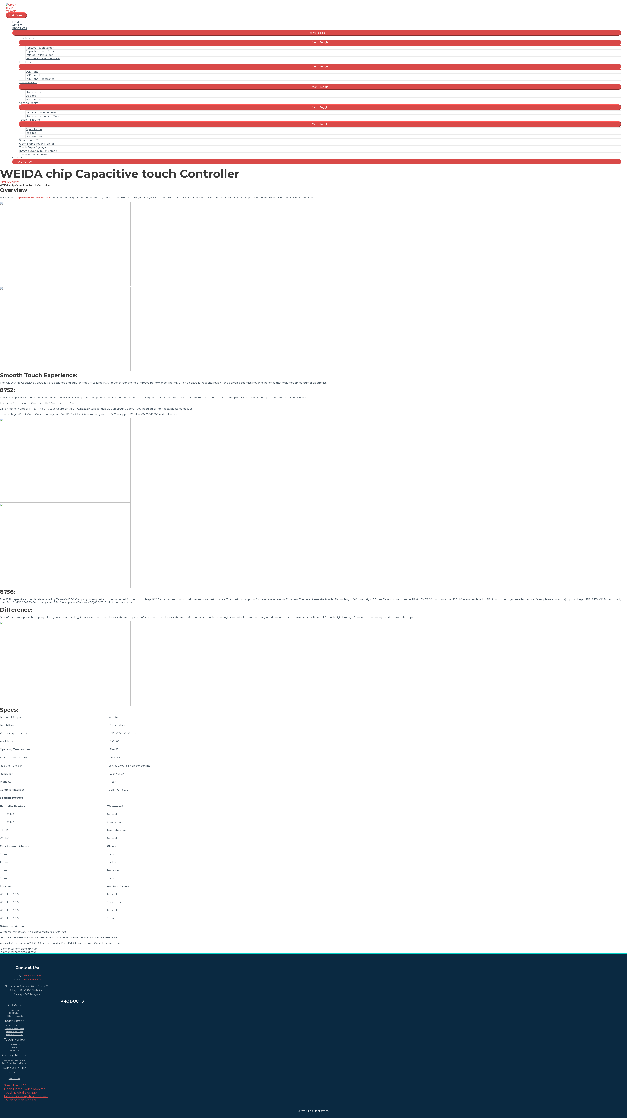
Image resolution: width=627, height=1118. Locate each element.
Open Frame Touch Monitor (36, 143)
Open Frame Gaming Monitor (44, 116)
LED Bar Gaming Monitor (41, 112)
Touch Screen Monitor (33, 154)
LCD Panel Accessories (40, 78)
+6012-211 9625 (32, 975)
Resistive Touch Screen (40, 47)
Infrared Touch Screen (39, 54)
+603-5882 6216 (32, 979)
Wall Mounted (34, 99)
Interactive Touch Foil (14, 1035)
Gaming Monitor (29, 102)
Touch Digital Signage (32, 147)
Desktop (31, 95)
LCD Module (33, 75)
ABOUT (17, 25)
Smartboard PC (29, 140)
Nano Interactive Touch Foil (43, 58)
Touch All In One (29, 119)
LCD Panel (25, 62)
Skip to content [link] (9, 1)
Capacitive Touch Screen (41, 51)
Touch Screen (27, 38)
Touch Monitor (28, 82)
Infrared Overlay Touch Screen (38, 150)
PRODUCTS (19, 28)
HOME (16, 22)
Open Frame (34, 92)
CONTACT (18, 157)
